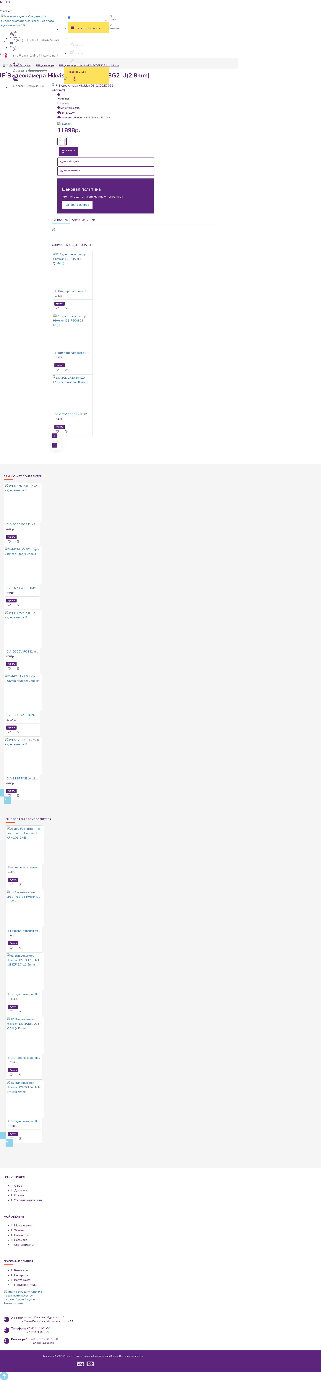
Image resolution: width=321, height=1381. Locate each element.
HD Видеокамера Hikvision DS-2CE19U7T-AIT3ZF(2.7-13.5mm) (24, 994)
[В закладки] (59, 308)
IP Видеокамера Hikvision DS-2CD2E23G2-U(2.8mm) (89, 65)
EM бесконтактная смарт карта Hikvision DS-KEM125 (24, 931)
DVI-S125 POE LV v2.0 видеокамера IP (22, 778)
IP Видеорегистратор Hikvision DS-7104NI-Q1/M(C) (73, 291)
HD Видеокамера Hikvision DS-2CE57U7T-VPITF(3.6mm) (24, 1121)
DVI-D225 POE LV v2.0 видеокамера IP (22, 524)
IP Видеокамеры (45, 65)
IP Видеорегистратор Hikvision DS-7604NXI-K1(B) (73, 353)
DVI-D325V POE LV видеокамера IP (22, 652)
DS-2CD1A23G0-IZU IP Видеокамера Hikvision (73, 414)
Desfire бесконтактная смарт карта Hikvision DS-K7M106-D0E (24, 867)
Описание (61, 220)
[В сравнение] (68, 308)
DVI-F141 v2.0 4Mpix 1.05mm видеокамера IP (22, 715)
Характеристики (83, 220)
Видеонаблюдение (20, 65)
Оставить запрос (77, 205)
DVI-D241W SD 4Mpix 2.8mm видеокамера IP (22, 588)
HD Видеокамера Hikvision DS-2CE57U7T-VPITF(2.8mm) (24, 1058)
